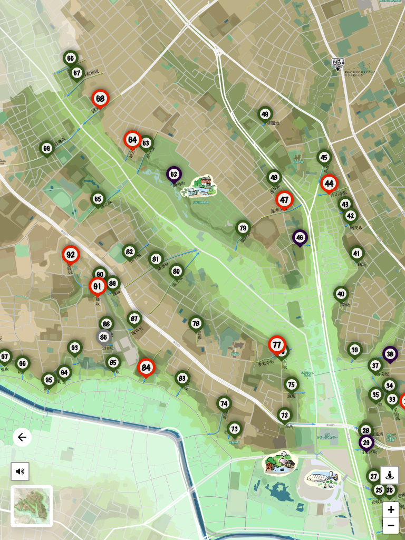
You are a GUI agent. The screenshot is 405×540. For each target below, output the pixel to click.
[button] (23, 363)
